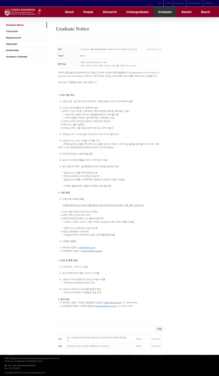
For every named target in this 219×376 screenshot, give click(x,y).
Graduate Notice (15, 25)
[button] (82, 56)
